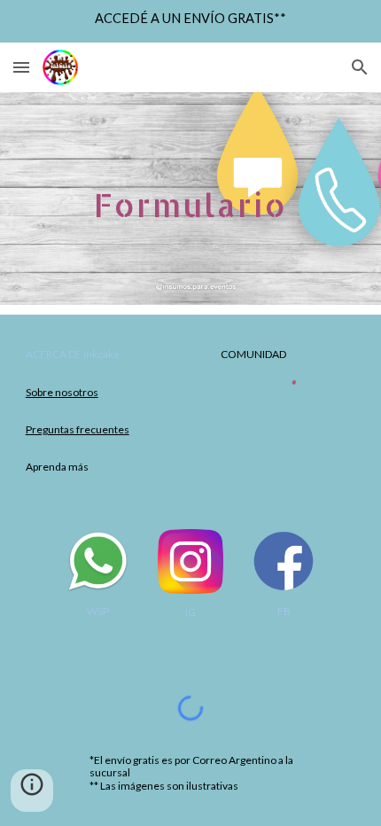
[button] (21, 67)
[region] (190, 21)
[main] (191, 198)
